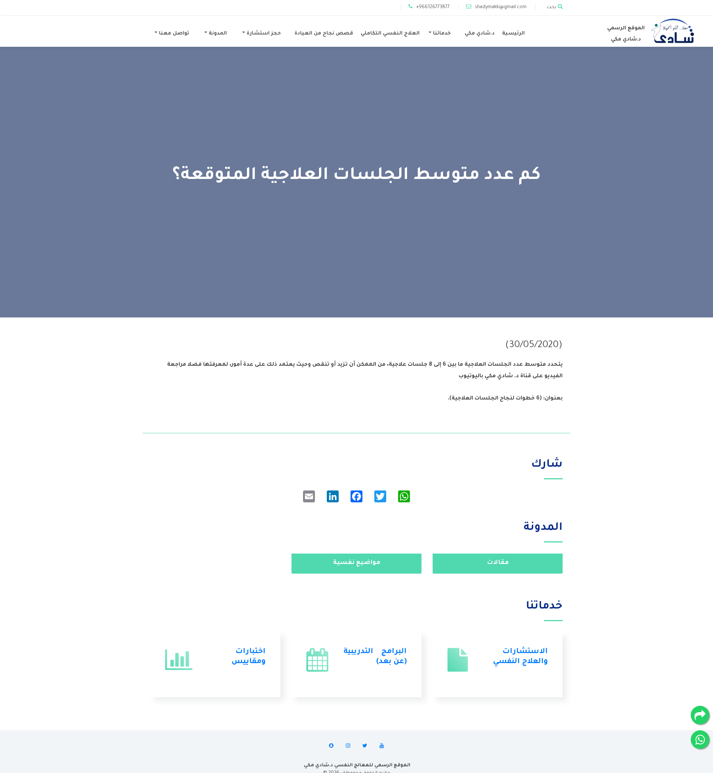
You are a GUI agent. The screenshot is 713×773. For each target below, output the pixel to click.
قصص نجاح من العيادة (323, 33)
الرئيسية (513, 33)
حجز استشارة (263, 33)
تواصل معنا (173, 33)
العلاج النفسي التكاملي (390, 33)
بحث (551, 7)
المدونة (217, 33)
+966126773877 (433, 7)
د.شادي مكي (480, 33)
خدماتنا (441, 33)
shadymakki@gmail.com (501, 7)
